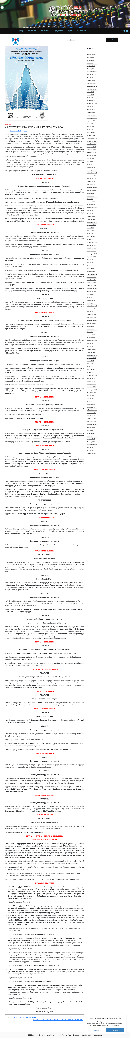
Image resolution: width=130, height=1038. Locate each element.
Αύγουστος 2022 (91, 190)
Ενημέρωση (8, 124)
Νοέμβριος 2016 (91, 384)
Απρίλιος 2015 (91, 439)
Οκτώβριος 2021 (91, 219)
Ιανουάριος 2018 (91, 343)
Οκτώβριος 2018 (91, 317)
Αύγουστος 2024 (91, 121)
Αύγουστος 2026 (91, 54)
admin (25, 130)
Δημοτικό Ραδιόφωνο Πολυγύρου (46, 1035)
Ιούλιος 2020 (90, 259)
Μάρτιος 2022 (91, 205)
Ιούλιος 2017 (90, 361)
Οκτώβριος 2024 (91, 115)
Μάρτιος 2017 (91, 372)
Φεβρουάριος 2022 (92, 207)
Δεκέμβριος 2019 (91, 280)
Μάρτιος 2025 (91, 100)
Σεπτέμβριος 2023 (92, 152)
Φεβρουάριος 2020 (92, 274)
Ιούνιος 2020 (90, 262)
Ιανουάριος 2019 (91, 309)
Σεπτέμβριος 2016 (92, 390)
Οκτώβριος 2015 (91, 421)
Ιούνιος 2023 (90, 161)
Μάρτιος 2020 (91, 271)
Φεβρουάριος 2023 (92, 173)
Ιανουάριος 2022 (91, 210)
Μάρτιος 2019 (91, 303)
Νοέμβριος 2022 (91, 181)
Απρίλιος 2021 (91, 236)
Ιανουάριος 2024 (91, 141)
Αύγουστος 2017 (91, 358)
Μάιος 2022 (90, 199)
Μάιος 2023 (90, 164)
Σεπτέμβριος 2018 (92, 320)
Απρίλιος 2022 (91, 202)
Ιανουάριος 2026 (91, 74)
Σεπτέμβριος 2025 (92, 86)
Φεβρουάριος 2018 (92, 340)
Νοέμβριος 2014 (91, 453)
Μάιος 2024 (90, 129)
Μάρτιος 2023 (91, 170)
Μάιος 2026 (90, 63)
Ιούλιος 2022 (90, 193)
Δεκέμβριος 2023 (91, 144)
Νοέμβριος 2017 (91, 349)
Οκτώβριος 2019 (91, 285)
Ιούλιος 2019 (90, 294)
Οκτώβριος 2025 (91, 83)
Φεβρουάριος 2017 (92, 375)
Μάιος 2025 (90, 98)
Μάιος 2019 (90, 297)
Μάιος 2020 (90, 265)
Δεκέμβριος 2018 (91, 311)
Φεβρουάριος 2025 (92, 103)
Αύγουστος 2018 (91, 323)
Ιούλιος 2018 (90, 326)
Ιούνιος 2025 (90, 95)
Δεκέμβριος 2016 (91, 381)
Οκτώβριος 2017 (91, 352)
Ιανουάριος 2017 (91, 378)
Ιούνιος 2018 (90, 329)
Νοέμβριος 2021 (91, 216)
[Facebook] (123, 31)
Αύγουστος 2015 (91, 427)
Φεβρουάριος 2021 (92, 242)
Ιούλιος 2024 (90, 124)
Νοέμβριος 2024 (91, 112)
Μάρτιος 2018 (91, 338)
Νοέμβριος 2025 (91, 80)
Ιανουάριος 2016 (91, 413)
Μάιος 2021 (90, 233)
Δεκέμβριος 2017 (91, 346)
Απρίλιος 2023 (91, 167)
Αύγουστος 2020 (91, 257)
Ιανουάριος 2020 (91, 277)
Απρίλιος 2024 (91, 132)
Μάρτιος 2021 (91, 239)
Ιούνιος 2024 (90, 126)
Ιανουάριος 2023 (91, 176)
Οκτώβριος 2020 (91, 251)
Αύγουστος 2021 (91, 225)
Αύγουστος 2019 (91, 291)
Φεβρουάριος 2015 (92, 444)
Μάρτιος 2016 (91, 407)
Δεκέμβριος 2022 (91, 178)
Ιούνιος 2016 (90, 398)
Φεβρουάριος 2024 (92, 138)
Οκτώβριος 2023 (91, 150)
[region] (105, 1024)
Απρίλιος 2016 (91, 404)
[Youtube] (127, 31)
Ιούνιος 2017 (90, 364)
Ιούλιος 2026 (90, 57)
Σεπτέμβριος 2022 (92, 187)
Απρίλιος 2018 (91, 335)
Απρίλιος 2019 (91, 300)
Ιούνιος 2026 (90, 60)
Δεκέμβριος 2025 (91, 77)
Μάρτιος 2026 (91, 69)
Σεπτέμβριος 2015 (92, 424)
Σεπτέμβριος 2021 (92, 222)
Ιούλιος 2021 (90, 228)
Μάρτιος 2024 (91, 135)
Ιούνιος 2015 (90, 433)
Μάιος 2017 (90, 366)
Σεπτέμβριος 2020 (92, 254)
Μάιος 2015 (90, 436)
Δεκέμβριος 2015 (91, 416)
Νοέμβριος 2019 (91, 283)
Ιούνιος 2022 (90, 196)
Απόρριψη (96, 1030)
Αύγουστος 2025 (91, 89)
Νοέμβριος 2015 (91, 419)
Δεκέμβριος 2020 (91, 248)
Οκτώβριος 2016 (91, 387)
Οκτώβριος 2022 (91, 184)
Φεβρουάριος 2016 (92, 410)
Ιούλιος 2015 (90, 430)
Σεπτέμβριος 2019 (92, 288)
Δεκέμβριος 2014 (91, 450)
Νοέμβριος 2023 (91, 147)
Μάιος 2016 (90, 401)
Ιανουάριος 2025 (91, 106)
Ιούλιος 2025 (90, 92)
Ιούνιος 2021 (90, 231)
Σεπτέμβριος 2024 (92, 118)
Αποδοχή (115, 1030)
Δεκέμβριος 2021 (91, 213)
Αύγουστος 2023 (91, 155)
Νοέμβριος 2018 (91, 314)
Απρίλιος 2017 (91, 369)
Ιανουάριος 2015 (91, 447)
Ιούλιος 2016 (90, 395)
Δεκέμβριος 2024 (91, 109)
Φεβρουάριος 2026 (92, 72)
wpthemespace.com (96, 1035)
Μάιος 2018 (90, 332)
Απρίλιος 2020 (91, 268)
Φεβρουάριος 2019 (92, 306)
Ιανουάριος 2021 (91, 245)
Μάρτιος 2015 (91, 442)
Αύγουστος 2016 (91, 392)
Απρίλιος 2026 (91, 66)
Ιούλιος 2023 (90, 158)
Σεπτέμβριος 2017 (92, 355)
